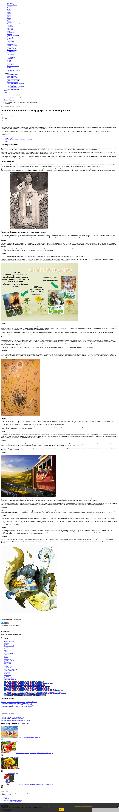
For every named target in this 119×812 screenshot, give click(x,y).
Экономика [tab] (7, 657)
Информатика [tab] (8, 648)
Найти (18, 106)
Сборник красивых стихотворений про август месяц (32, 768)
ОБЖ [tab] (5, 656)
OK (61, 809)
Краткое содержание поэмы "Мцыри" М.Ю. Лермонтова (16, 703)
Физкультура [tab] (7, 659)
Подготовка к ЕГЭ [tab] (9, 646)
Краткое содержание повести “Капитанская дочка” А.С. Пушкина (19, 702)
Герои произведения (9, 136)
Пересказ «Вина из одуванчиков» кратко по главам (18, 139)
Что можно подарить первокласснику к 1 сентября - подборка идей (34, 753)
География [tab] (7, 664)
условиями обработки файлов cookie (83, 806)
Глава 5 (6, 141)
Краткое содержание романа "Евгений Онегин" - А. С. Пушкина (19, 705)
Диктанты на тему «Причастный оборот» (12, 718)
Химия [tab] (6, 644)
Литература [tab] (7, 673)
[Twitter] (4, 623)
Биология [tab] (6, 643)
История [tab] (6, 676)
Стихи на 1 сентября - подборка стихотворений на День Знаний (35, 784)
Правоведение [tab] (8, 666)
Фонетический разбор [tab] (10, 679)
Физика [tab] (6, 650)
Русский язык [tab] (7, 675)
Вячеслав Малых (13, 741)
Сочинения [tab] (7, 654)
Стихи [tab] (5, 651)
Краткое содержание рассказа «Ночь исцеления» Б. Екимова (17, 706)
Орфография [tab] (7, 667)
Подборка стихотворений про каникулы (29, 737)
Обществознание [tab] (8, 653)
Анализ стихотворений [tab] (10, 669)
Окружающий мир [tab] (9, 678)
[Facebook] (6, 623)
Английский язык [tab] (9, 641)
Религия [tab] (6, 647)
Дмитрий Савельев (13, 757)
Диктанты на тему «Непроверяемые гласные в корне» (15, 720)
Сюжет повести (8, 138)
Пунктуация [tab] (7, 662)
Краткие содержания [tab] (9, 670)
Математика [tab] (7, 663)
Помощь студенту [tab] (9, 660)
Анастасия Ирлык (13, 773)
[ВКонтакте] (2, 623)
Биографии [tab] (7, 672)
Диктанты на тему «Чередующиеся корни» (12, 717)
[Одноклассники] (8, 623)
